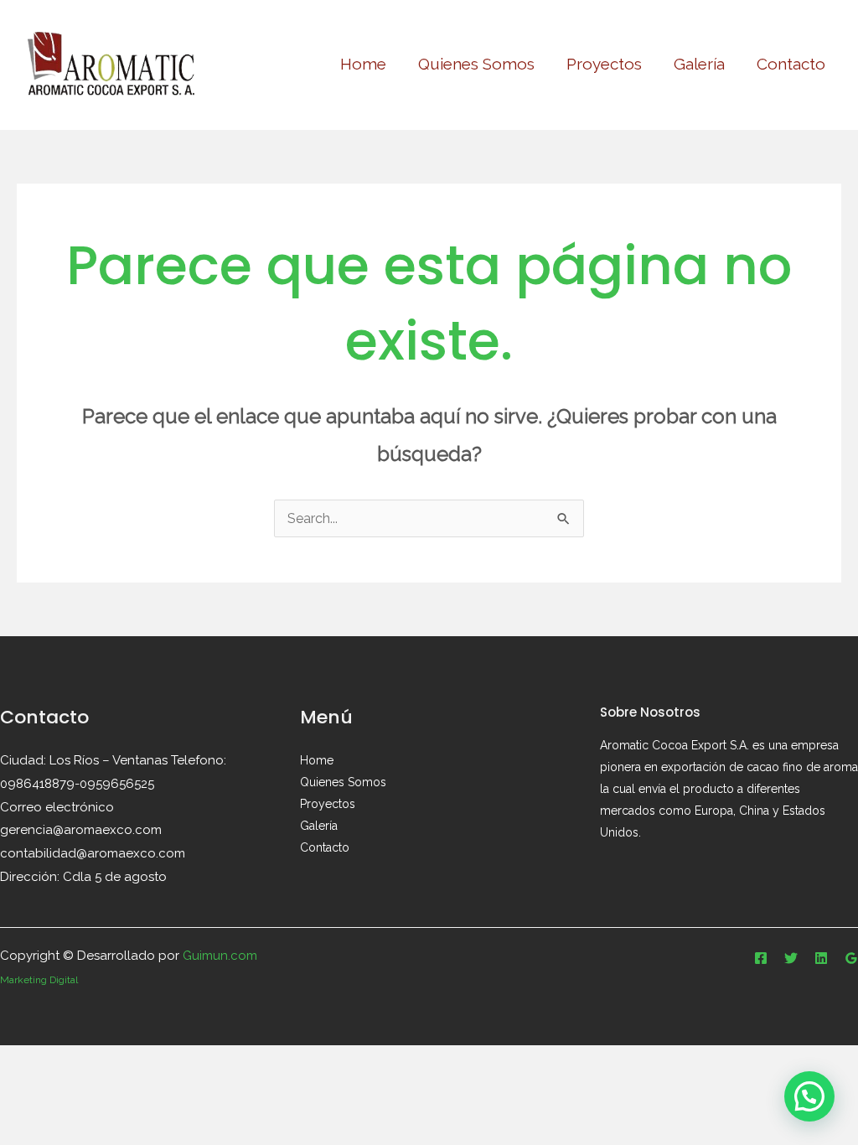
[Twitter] (791, 958)
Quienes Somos (476, 63)
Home (363, 63)
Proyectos (604, 63)
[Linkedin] (821, 958)
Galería (699, 63)
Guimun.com (220, 955)
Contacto (791, 63)
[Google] (851, 958)
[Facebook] (761, 958)
